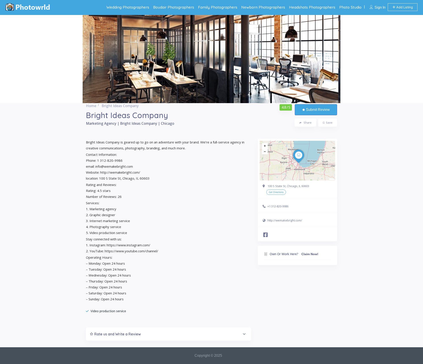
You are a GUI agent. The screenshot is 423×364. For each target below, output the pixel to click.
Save (329, 122)
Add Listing (404, 7)
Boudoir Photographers (173, 7)
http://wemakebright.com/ (284, 220)
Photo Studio (350, 7)
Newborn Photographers (263, 7)
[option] (211, 59)
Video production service (108, 311)
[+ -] (297, 160)
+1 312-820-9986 (277, 206)
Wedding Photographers (127, 7)
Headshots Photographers (312, 7)
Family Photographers (217, 7)
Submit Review (318, 109)
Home (91, 105)
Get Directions (276, 192)
